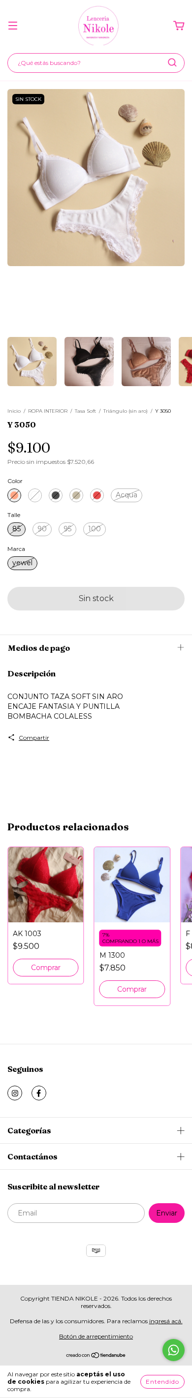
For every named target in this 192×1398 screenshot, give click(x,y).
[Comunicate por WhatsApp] (173, 1350)
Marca (16, 548)
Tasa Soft (85, 411)
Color (15, 481)
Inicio (14, 411)
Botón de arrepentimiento (96, 1336)
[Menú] (13, 26)
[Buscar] (172, 62)
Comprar (46, 967)
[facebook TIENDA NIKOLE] (39, 1093)
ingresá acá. (166, 1321)
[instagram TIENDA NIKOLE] (14, 1093)
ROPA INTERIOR (47, 411)
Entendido (162, 1381)
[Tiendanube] (96, 1356)
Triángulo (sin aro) (125, 411)
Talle (13, 514)
